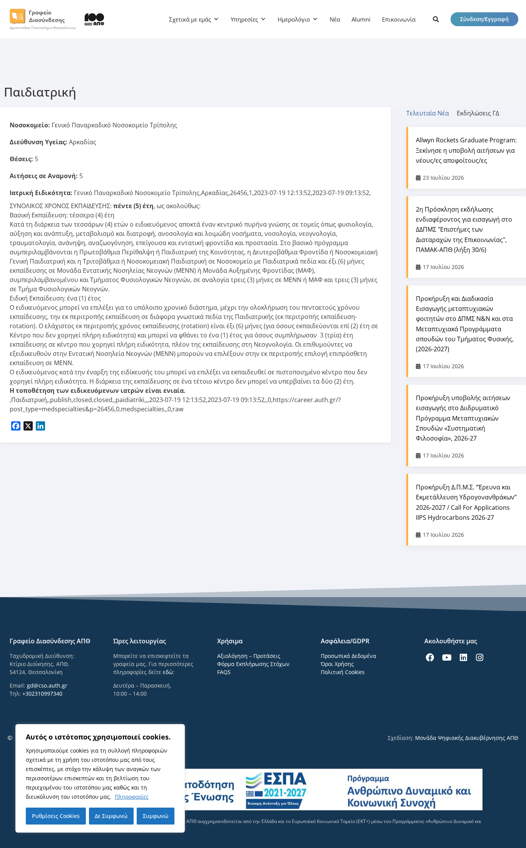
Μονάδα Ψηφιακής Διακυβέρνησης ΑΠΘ (466, 737)
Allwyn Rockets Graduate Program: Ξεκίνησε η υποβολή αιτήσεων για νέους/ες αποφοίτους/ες (466, 150)
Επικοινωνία (398, 19)
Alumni (361, 19)
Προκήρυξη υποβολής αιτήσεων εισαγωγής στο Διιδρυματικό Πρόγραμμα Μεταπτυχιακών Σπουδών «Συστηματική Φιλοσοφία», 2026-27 (463, 418)
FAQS (224, 672)
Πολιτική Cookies (343, 672)
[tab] (431, 113)
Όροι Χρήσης (337, 664)
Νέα (335, 19)
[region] (100, 778)
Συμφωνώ (155, 816)
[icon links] (436, 19)
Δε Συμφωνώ (111, 816)
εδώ (168, 672)
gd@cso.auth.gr (47, 685)
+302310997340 (42, 693)
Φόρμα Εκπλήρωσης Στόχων (253, 664)
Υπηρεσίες (244, 19)
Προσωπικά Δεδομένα (348, 655)
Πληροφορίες (132, 796)
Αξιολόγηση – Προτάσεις (248, 655)
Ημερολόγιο (294, 19)
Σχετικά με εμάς (190, 19)
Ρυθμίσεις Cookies (56, 816)
